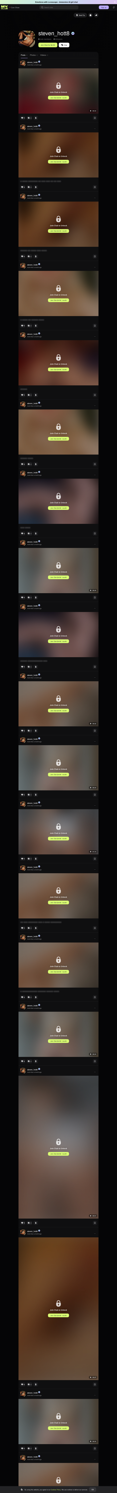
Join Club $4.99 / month (58, 98)
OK (93, 1489)
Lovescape (53, 2)
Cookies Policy (56, 1490)
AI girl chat (73, 2)
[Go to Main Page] (4, 7)
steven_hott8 (32, 62)
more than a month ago (34, 65)
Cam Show (15, 7)
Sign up (103, 7)
